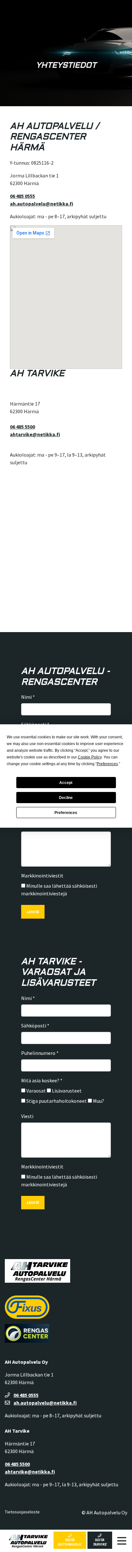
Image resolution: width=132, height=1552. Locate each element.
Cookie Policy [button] (90, 757)
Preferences (65, 812)
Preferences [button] (107, 764)
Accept (65, 782)
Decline (66, 797)
